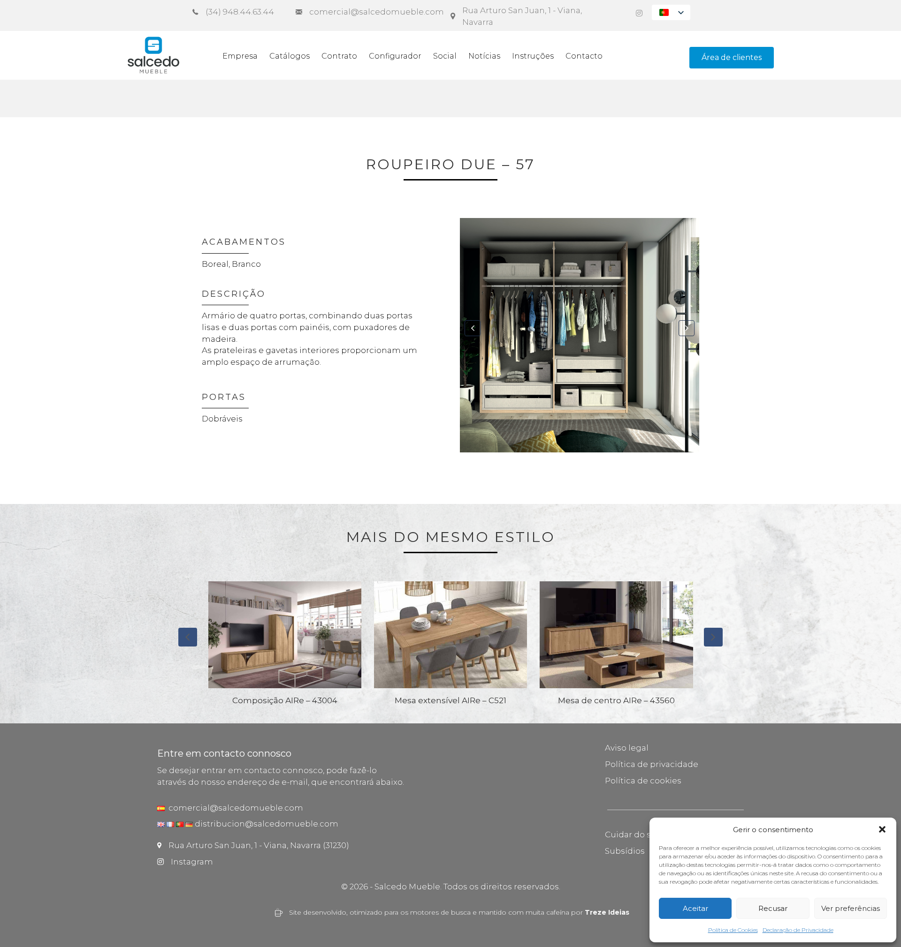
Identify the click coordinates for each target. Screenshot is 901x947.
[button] (882, 829)
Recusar (772, 908)
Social (445, 56)
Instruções (533, 56)
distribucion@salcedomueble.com (266, 823)
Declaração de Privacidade (798, 929)
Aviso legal (627, 747)
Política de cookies (643, 780)
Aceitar (695, 908)
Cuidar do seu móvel (647, 834)
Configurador (395, 56)
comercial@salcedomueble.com (234, 807)
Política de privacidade (651, 764)
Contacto (584, 56)
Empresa (240, 56)
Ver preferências (850, 908)
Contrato (339, 56)
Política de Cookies (733, 929)
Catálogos (289, 56)
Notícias (484, 56)
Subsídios (625, 851)
